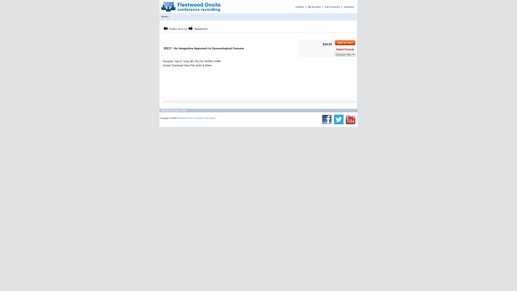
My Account (314, 7)
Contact (299, 7)
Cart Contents (332, 7)
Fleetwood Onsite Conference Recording (196, 118)
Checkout (349, 7)
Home (164, 16)
